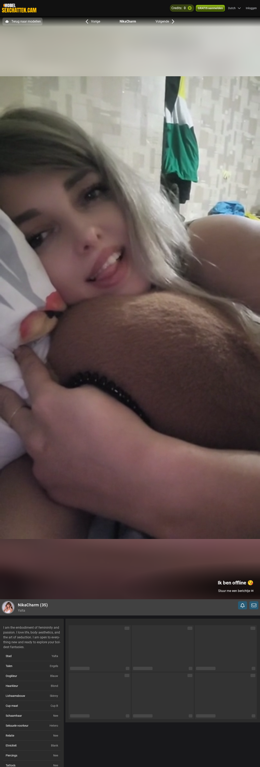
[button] (234, 8)
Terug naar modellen (26, 21)
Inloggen (251, 8)
